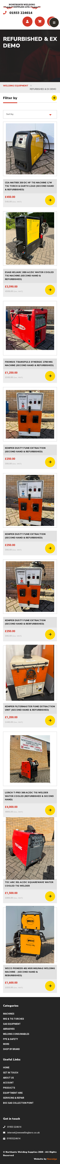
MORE (6, 1044)
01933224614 (13, 1138)
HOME (6, 1067)
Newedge (52, 1159)
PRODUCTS (9, 1088)
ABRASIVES (9, 1029)
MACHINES (8, 1014)
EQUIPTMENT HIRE (13, 1093)
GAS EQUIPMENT (12, 1024)
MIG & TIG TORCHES (13, 1019)
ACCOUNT (8, 1082)
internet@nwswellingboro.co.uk (23, 1132)
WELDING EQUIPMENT (15, 85)
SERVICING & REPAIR (13, 1098)
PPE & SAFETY (10, 1039)
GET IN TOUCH (10, 1072)
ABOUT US (8, 1078)
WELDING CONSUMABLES (16, 1034)
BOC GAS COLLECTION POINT (18, 1103)
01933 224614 (14, 1127)
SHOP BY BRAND (11, 1049)
